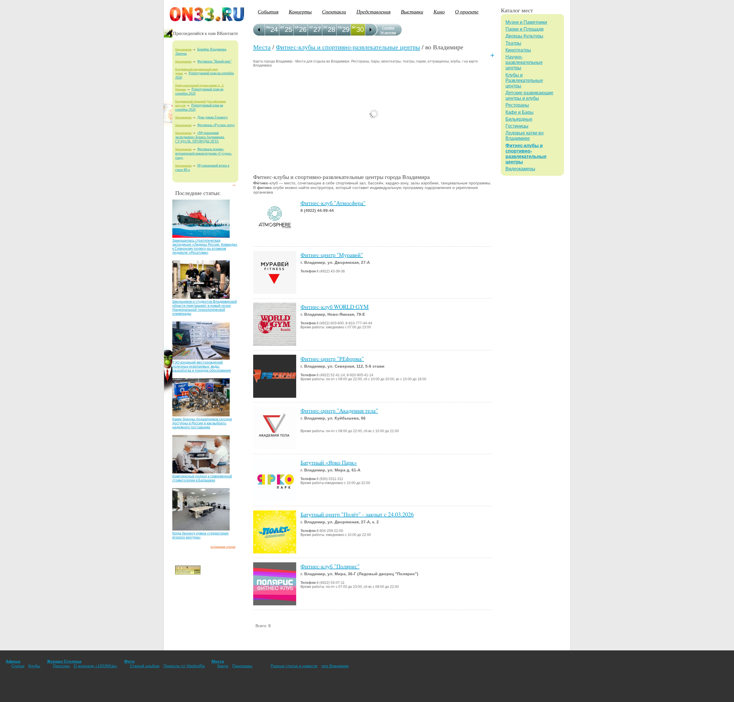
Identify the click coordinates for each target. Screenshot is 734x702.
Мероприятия (183, 49)
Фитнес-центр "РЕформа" (332, 358)
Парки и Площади (524, 29)
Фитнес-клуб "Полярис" (330, 566)
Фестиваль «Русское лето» (216, 125)
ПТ (325, 27)
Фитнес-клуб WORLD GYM (334, 307)
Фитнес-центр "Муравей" (331, 255)
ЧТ (311, 27)
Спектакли (334, 11)
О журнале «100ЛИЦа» (95, 666)
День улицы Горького (212, 117)
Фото (129, 661)
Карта (222, 666)
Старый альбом (144, 666)
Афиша (13, 661)
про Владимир (335, 666)
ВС (354, 27)
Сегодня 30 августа (388, 30)
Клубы (34, 666)
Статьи (17, 666)
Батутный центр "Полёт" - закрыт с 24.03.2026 (357, 514)
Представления (373, 11)
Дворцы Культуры (524, 36)
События (268, 11)
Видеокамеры (520, 168)
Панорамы (242, 666)
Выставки (412, 11)
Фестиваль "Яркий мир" (214, 61)
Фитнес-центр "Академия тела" (339, 410)
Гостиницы (516, 126)
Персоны (61, 666)
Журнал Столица (64, 661)
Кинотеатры (518, 50)
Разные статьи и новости (294, 666)
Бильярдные (518, 119)
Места (262, 47)
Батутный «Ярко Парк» (328, 462)
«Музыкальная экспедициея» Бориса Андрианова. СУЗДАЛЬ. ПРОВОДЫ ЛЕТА (200, 137)
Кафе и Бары (519, 112)
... (234, 184)
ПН (268, 27)
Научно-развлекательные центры (524, 62)
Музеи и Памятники (526, 22)
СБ (340, 27)
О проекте (467, 11)
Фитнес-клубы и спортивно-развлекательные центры (348, 47)
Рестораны (517, 105)
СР (297, 27)
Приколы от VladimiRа (184, 666)
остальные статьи (222, 546)
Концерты (300, 11)
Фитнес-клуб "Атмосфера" (333, 203)
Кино (439, 11)
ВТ (282, 27)
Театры (513, 43)
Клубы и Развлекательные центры (524, 80)
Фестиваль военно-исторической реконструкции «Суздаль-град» (203, 153)
